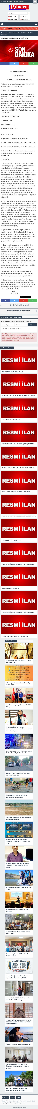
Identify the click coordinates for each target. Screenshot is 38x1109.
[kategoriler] (36, 24)
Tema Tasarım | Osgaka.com (19, 1107)
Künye (18, 1097)
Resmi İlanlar (13, 32)
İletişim (23, 16)
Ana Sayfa (13, 16)
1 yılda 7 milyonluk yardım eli (19, 305)
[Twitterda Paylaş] (14, 63)
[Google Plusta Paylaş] (23, 63)
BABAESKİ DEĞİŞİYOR (14, 28)
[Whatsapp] (33, 63)
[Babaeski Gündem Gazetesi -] (19, 7)
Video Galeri (13, 19)
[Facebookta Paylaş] (4, 63)
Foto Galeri (25, 19)
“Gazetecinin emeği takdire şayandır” (19, 310)
